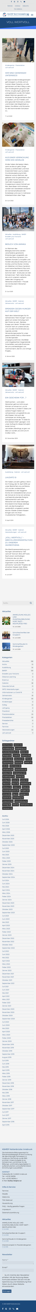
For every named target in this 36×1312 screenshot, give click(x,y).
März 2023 (6, 929)
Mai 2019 (5, 1067)
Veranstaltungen (11, 532)
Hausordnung (7, 1203)
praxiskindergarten (11, 791)
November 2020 (8, 1012)
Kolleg (4, 705)
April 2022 (6, 961)
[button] (32, 15)
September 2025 (8, 845)
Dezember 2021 (8, 974)
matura (6, 783)
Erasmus (5, 680)
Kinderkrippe (7, 702)
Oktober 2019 (7, 1051)
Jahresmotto (9, 303)
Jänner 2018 (6, 1099)
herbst (28, 762)
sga (15, 794)
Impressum (6, 1209)
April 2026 (6, 829)
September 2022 (8, 948)
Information (15, 766)
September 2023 (8, 913)
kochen (20, 776)
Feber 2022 (6, 967)
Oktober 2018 (7, 1089)
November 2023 (8, 906)
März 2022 (6, 964)
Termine (5, 727)
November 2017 (8, 1102)
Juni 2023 (5, 919)
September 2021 (8, 983)
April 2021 (5, 996)
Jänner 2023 (6, 935)
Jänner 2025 (6, 864)
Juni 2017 (5, 1115)
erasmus (26, 755)
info (5, 766)
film (28, 759)
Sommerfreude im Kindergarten (14, 1239)
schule (7, 794)
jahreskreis (8, 769)
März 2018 (6, 1096)
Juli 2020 (5, 1022)
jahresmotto (20, 769)
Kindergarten (9, 65)
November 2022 (8, 941)
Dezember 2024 (8, 868)
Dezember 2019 (8, 1044)
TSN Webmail (7, 1200)
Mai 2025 (5, 855)
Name (5, 1260)
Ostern (16, 787)
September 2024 (8, 877)
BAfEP (24, 234)
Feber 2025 (6, 861)
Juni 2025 (5, 851)
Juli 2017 (5, 1112)
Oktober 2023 (7, 909)
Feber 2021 (6, 1003)
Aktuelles (8, 234)
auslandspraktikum (11, 752)
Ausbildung (17, 234)
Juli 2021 (5, 986)
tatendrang (18, 798)
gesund (19, 762)
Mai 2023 (5, 922)
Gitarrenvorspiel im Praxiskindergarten (16, 1245)
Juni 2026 (6, 822)
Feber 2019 (6, 1077)
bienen (24, 752)
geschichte (8, 762)
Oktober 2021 (7, 980)
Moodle (5, 1194)
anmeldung (8, 748)
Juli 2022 (5, 951)
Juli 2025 (5, 848)
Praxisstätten (20, 65)
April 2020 (6, 1032)
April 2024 (6, 890)
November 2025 (8, 839)
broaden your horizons (13, 236)
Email (5, 1267)
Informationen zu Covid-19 (12, 692)
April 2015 (5, 1125)
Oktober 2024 (7, 874)
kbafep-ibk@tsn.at (15, 1181)
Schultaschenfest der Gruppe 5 (13, 1233)
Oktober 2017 (7, 1105)
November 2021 (8, 977)
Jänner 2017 (6, 1118)
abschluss (7, 745)
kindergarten (20, 773)
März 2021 (6, 999)
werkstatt (7, 808)
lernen (24, 780)
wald (15, 805)
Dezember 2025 (8, 835)
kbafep (7, 773)
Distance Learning (9, 677)
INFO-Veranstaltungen (10, 689)
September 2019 (8, 1054)
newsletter (25, 783)
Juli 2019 (5, 1060)
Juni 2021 (5, 990)
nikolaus (7, 787)
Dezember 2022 (8, 938)
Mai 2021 (5, 993)
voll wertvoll (9, 67)
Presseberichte (7, 720)
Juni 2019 (5, 1064)
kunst (15, 780)
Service (5, 723)
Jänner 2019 (6, 1080)
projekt (25, 791)
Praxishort (6, 711)
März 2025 (6, 858)
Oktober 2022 (7, 945)
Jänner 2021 (6, 1006)
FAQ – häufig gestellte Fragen (13, 1206)
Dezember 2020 (8, 1009)
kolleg (6, 780)
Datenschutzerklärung (10, 1213)
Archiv (4, 664)
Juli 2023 (5, 916)
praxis (25, 787)
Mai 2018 (5, 1093)
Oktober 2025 (7, 842)
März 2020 (6, 1035)
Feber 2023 (6, 932)
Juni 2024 (6, 884)
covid (16, 755)
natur (15, 783)
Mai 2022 (5, 958)
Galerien (21, 301)
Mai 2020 (5, 1028)
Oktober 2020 (7, 1015)
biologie (7, 755)
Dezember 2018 (8, 1083)
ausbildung (21, 748)
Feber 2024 (6, 896)
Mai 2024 (5, 887)
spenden (24, 794)
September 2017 (8, 1109)
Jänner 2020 (7, 1041)
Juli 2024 (5, 880)
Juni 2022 (6, 954)
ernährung (8, 759)
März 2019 (6, 1073)
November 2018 (8, 1086)
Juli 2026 (5, 819)
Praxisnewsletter (8, 714)
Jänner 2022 (7, 970)
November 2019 (8, 1048)
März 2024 (6, 893)
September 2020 (8, 1019)
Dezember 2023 (8, 903)
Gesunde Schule (8, 686)
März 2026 (6, 832)
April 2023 (6, 925)
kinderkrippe (8, 776)
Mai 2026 (5, 826)
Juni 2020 (6, 1025)
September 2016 (8, 1122)
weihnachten (26, 805)
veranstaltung (21, 801)
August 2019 (6, 1057)
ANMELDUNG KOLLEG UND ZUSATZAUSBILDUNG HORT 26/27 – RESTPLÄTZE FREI (15, 1225)
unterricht (8, 801)
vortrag (6, 805)
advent (18, 745)
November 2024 (8, 871)
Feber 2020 (6, 1038)
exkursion (19, 759)
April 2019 (5, 1070)
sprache (7, 798)
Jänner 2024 (7, 900)
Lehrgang (6, 708)
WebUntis (6, 1197)
